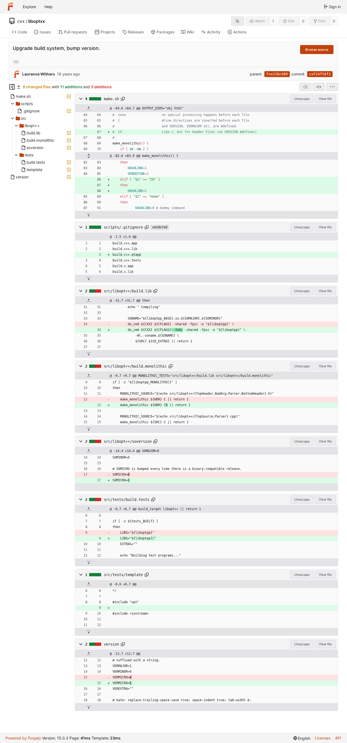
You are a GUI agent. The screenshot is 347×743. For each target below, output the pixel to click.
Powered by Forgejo (23, 738)
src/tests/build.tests (126, 499)
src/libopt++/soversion (128, 441)
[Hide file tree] (12, 87)
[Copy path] (123, 99)
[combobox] (305, 87)
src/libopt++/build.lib (128, 291)
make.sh (111, 99)
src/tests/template (123, 575)
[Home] (10, 6)
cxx (21, 21)
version (111, 644)
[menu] (332, 87)
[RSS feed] (237, 21)
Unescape (302, 99)
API (338, 738)
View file (325, 99)
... (16, 61)
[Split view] (319, 87)
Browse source (316, 50)
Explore (29, 6)
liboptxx (36, 21)
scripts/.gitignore (123, 227)
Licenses (322, 738)
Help (48, 6)
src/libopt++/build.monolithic (135, 366)
